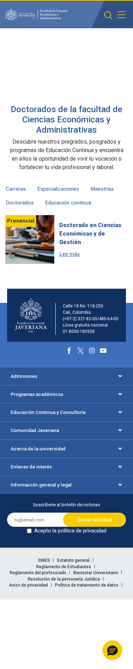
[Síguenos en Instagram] (92, 350)
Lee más (69, 254)
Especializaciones (58, 189)
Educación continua (68, 203)
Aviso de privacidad (29, 585)
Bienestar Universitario (96, 572)
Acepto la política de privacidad (70, 530)
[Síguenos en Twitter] (80, 350)
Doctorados (20, 203)
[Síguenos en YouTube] (103, 350)
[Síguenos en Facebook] (69, 350)
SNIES (44, 560)
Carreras (16, 189)
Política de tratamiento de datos (87, 585)
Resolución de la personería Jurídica (64, 579)
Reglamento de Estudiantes (64, 566)
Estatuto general (74, 560)
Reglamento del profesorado (38, 572)
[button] (112, 650)
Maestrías (102, 189)
